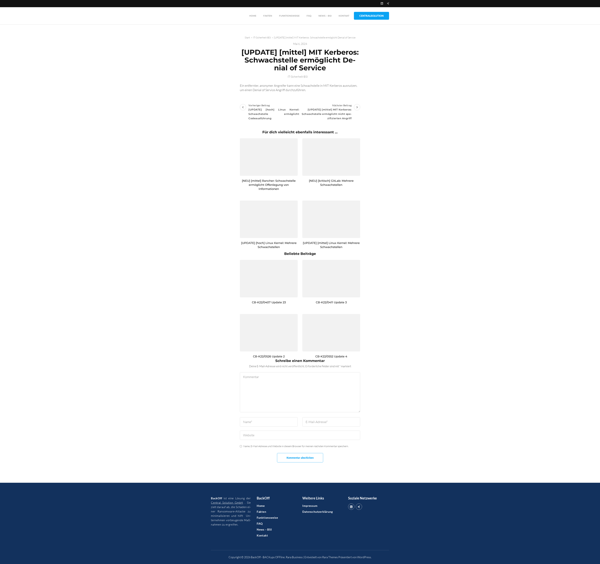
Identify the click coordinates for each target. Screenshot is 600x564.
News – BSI (325, 15)
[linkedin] (351, 507)
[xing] (359, 507)
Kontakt (344, 15)
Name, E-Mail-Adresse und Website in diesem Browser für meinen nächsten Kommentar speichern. (296, 446)
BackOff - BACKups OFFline (268, 557)
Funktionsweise (289, 15)
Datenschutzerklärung (317, 511)
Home (252, 15)
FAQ (309, 15)
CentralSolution (371, 15)
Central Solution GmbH (227, 502)
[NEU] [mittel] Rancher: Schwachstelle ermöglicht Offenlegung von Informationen (269, 185)
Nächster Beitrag (327, 112)
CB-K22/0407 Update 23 (269, 302)
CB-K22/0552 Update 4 (331, 356)
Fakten (267, 15)
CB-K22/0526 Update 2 (269, 356)
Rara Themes (330, 557)
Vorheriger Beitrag (273, 112)
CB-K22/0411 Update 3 (331, 302)
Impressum (309, 505)
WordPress (364, 557)
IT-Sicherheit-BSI (298, 76)
